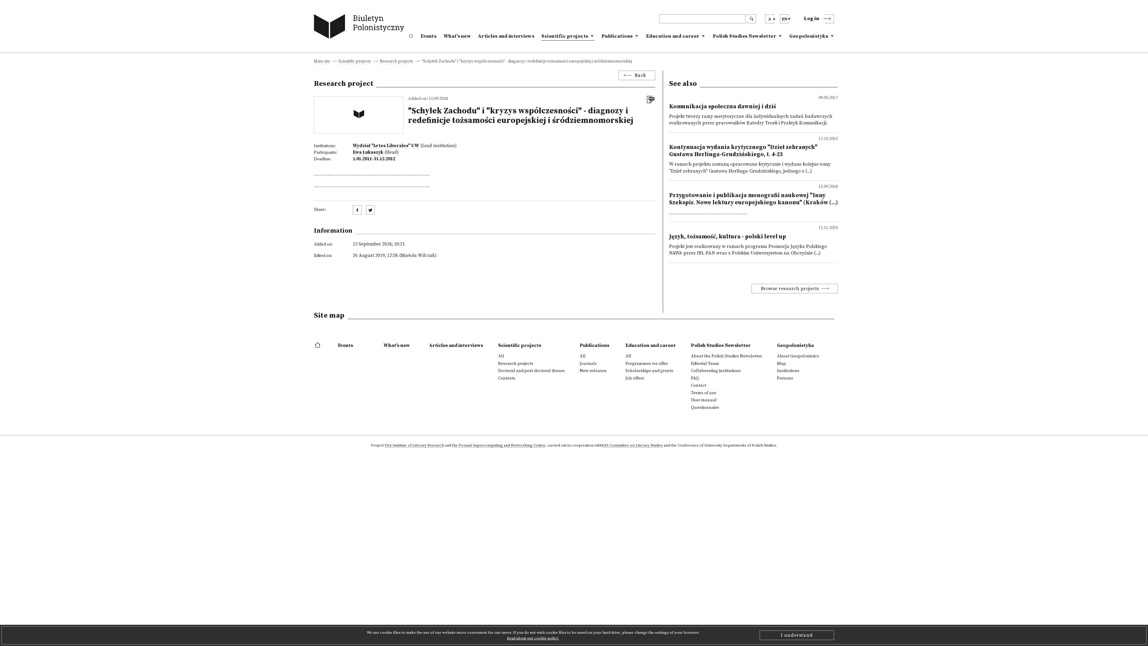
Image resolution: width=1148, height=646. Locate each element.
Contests (506, 378)
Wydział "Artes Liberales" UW (386, 146)
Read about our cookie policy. (533, 638)
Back (640, 75)
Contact (698, 385)
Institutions (788, 371)
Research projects (396, 62)
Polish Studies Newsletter (744, 36)
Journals (588, 363)
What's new (457, 36)
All (501, 356)
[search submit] (751, 18)
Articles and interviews (506, 36)
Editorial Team (705, 363)
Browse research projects (790, 289)
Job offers (634, 378)
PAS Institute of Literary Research (414, 446)
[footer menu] (318, 345)
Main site (322, 62)
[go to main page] (360, 27)
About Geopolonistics (798, 356)
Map (781, 363)
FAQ (695, 378)
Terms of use (703, 393)
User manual (704, 400)
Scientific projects (564, 36)
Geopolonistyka (808, 36)
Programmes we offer (646, 363)
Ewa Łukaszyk (368, 152)
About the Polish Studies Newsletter (726, 356)
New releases (593, 371)
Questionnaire (705, 407)
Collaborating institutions (716, 371)
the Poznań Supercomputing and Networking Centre (498, 446)
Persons (785, 378)
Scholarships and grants (649, 371)
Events (428, 36)
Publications (617, 36)
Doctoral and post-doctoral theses (531, 371)
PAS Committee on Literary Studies (632, 446)
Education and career (673, 36)
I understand (797, 635)
